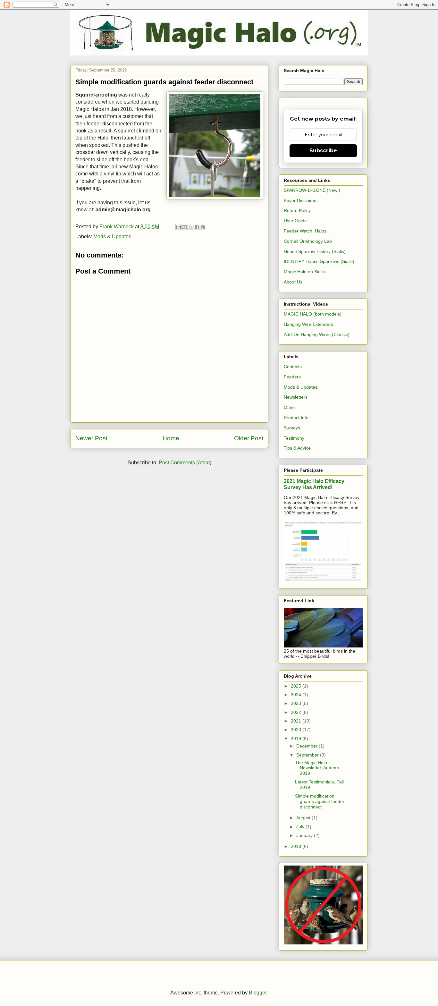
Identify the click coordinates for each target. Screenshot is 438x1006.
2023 (296, 703)
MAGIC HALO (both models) (312, 314)
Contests (293, 366)
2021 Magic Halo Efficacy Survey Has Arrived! (314, 484)
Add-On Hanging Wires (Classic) (317, 334)
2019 (296, 738)
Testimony (294, 438)
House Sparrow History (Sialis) (315, 251)
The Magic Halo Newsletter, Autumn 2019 (317, 768)
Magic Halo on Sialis (304, 271)
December (307, 745)
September (308, 754)
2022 (296, 712)
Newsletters (295, 397)
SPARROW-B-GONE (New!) (312, 190)
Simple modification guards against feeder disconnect (319, 801)
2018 (296, 846)
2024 (296, 694)
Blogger (257, 992)
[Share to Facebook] (197, 227)
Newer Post (91, 438)
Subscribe (323, 151)
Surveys (292, 427)
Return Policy (297, 210)
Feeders (292, 376)
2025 (296, 686)
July (301, 826)
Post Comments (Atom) (185, 462)
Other (289, 407)
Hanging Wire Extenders (308, 324)
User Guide (295, 220)
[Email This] (178, 227)
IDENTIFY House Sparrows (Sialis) (319, 261)
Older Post (248, 438)
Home (171, 438)
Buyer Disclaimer (301, 200)
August (304, 817)
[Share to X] (191, 227)
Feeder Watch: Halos (305, 230)
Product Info (296, 417)
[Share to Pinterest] (203, 227)
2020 (296, 729)
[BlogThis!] (184, 227)
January (305, 835)
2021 (296, 720)
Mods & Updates (112, 236)
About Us (293, 281)
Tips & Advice (297, 448)
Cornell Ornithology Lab (308, 241)
